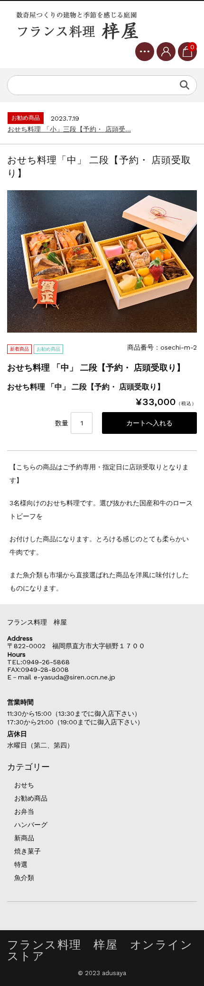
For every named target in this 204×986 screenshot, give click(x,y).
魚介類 (24, 877)
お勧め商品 (30, 798)
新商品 (24, 838)
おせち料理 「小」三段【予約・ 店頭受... (69, 129)
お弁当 (24, 811)
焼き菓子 (27, 851)
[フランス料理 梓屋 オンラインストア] (78, 25)
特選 (21, 864)
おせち (24, 785)
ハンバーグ (30, 824)
